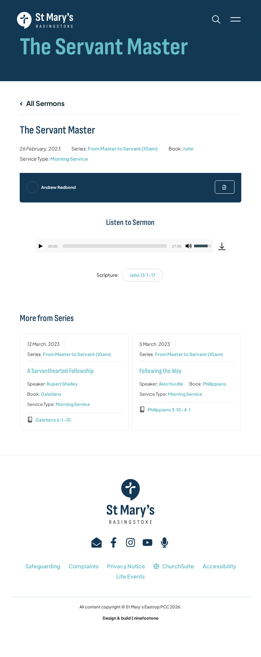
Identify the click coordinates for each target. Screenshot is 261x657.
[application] (124, 246)
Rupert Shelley (62, 384)
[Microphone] (164, 542)
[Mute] (188, 246)
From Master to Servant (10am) (123, 148)
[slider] (114, 246)
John (188, 148)
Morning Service (69, 159)
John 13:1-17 (142, 275)
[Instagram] (130, 542)
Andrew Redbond (58, 187)
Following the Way (160, 371)
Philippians (214, 384)
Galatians (51, 394)
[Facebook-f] (113, 542)
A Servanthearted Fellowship (60, 371)
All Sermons (45, 103)
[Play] (40, 246)
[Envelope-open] (96, 542)
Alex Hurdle (171, 384)
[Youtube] (147, 542)
